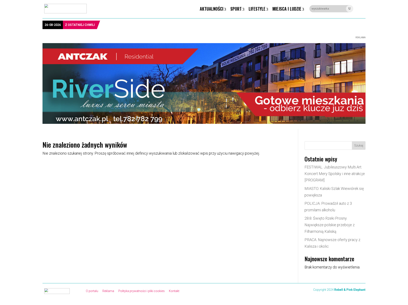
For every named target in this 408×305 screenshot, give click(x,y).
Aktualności (211, 8)
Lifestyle (257, 8)
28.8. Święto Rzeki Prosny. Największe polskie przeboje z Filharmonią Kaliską (330, 224)
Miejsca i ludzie (286, 8)
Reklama (108, 291)
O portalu (92, 291)
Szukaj (358, 145)
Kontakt (174, 291)
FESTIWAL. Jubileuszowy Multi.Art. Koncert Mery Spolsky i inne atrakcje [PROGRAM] (335, 173)
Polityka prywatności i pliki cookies (141, 291)
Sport (236, 8)
